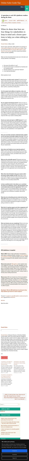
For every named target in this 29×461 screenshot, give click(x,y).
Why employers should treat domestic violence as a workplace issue (10, 426)
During (6, 22)
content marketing (24, 255)
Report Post (4, 357)
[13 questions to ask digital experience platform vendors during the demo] (7, 367)
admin (6, 20)
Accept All (14, 450)
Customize (14, 454)
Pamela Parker (4, 44)
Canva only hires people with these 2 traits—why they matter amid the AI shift (10, 422)
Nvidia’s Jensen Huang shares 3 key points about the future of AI (9, 419)
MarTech (13, 297)
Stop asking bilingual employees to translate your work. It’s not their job (14, 398)
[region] (14, 450)
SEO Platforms (21, 20)
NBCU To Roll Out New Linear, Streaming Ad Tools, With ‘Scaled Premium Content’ (14, 395)
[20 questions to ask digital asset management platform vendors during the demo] (7, 380)
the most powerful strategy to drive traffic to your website (14, 47)
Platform (10, 22)
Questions (14, 22)
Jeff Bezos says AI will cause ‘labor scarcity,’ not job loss (8, 433)
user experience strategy (6, 256)
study (20, 279)
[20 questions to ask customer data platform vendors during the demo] (20, 367)
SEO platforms (15, 264)
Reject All (15, 458)
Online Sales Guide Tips (11, 3)
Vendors (19, 22)
